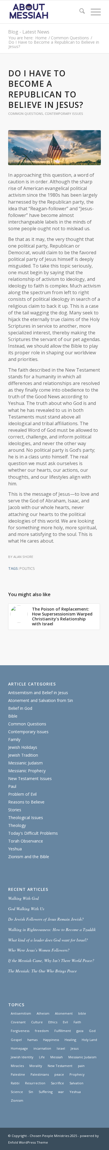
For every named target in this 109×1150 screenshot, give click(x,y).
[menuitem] (79, 11)
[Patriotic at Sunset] (54, 147)
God (92, 1031)
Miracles (17, 1066)
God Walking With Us (26, 908)
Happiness (51, 1039)
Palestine (18, 1074)
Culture (37, 1022)
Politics (27, 568)
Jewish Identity (22, 1057)
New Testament (60, 1066)
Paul (12, 786)
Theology (17, 825)
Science (17, 1092)
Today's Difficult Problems (33, 833)
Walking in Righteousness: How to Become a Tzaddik (52, 929)
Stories (14, 809)
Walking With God (23, 898)
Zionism (17, 1100)
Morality (35, 1066)
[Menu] (93, 11)
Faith (77, 1022)
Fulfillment (62, 1031)
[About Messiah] (45, 11)
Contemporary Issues (64, 113)
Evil (65, 1022)
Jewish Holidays (22, 747)
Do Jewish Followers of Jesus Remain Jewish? (46, 919)
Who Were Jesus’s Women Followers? (38, 950)
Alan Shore (23, 556)
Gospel (16, 1039)
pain (81, 1066)
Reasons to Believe (26, 802)
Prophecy (77, 1074)
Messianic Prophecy (27, 770)
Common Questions (25, 113)
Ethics (52, 1022)
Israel (61, 1048)
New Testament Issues (30, 778)
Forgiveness (20, 1031)
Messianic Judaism (25, 763)
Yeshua (15, 849)
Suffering (46, 1092)
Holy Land (89, 1039)
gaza (79, 1031)
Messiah (56, 1057)
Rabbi (15, 1083)
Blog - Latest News (28, 32)
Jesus (74, 1048)
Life (42, 1057)
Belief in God (20, 708)
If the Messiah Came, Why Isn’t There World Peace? (51, 960)
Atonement (64, 1013)
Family (14, 739)
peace (59, 1074)
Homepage (19, 1048)
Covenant (18, 1022)
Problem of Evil (22, 794)
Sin (30, 1092)
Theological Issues (25, 817)
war (61, 1092)
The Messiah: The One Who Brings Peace (42, 971)
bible (82, 1013)
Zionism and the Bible (28, 856)
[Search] (79, 11)
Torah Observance (25, 841)
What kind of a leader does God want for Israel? (48, 940)
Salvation (76, 1083)
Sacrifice (57, 1083)
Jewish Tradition (23, 755)
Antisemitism (21, 1013)
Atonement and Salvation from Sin (40, 700)
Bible (12, 716)
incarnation (42, 1048)
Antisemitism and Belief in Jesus (38, 692)
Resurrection (35, 1083)
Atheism (43, 1013)
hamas (32, 1039)
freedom (42, 1031)
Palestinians (40, 1074)
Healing (70, 1039)
